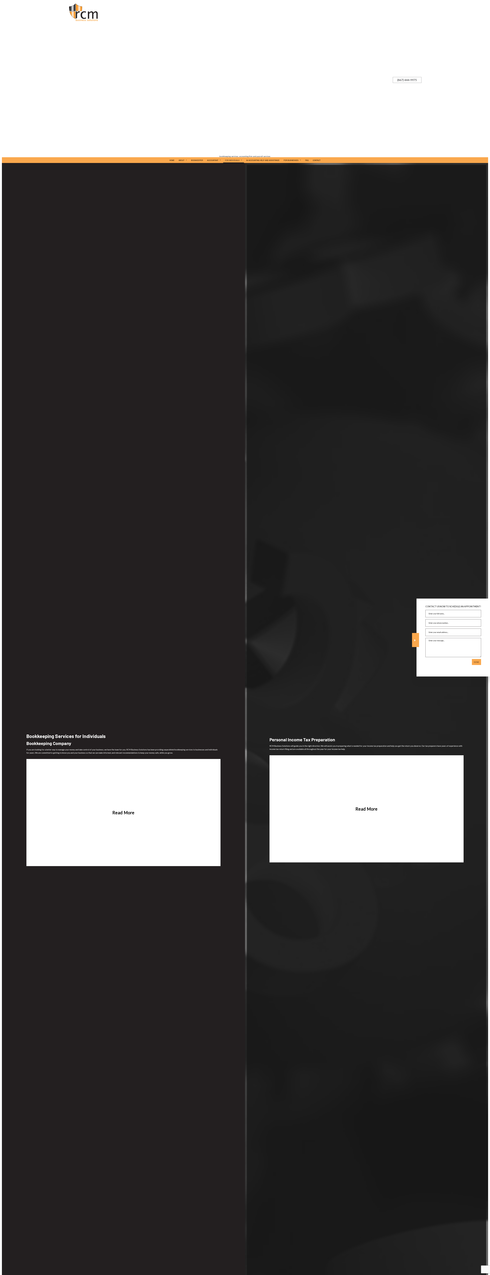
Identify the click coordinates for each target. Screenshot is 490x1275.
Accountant (212, 160)
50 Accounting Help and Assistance (262, 160)
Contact (317, 160)
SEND (476, 662)
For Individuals (232, 160)
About (181, 160)
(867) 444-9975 (407, 80)
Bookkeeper (197, 160)
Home (171, 160)
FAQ (307, 160)
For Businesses (291, 160)
